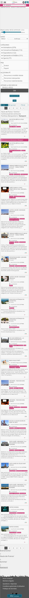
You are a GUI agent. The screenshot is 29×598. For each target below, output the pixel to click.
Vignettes (11, 105)
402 (14, 596)
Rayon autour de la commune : (11, 30)
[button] (14, 96)
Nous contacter (8, 578)
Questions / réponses (10, 584)
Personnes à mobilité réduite (13, 75)
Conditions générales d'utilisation (14, 586)
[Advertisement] (14, 18)
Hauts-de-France (6, 112)
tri (15, 105)
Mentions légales (8, 581)
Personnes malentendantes (13, 81)
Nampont (4, 567)
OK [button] (14, 90)
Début (3, 39)
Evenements (5, 550)
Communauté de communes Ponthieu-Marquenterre (11, 115)
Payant (6, 68)
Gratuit (6, 65)
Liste (3, 105)
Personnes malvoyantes (12, 78)
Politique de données (10, 589)
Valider (14, 100)
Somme (16, 112)
